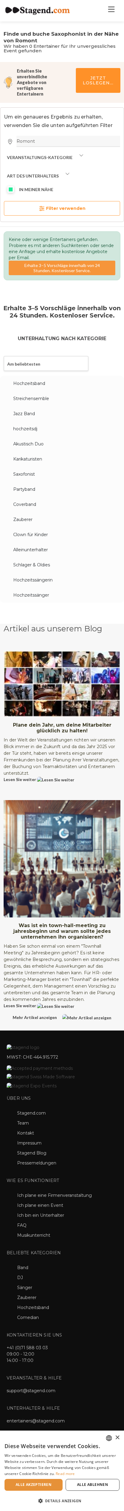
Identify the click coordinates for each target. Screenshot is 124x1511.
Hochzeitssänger (31, 595)
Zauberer (23, 519)
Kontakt (25, 1133)
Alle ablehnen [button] (92, 1484)
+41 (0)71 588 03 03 (27, 1347)
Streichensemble (31, 398)
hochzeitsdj (25, 428)
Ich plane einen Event (40, 1205)
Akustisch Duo (28, 444)
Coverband (24, 504)
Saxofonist (24, 474)
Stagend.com (31, 1113)
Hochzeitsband (29, 383)
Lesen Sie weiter (20, 779)
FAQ (21, 1225)
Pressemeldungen (36, 1163)
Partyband (24, 489)
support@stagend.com (31, 1390)
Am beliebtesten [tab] (23, 363)
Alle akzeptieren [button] (33, 1484)
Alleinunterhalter (30, 549)
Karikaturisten (27, 459)
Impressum (29, 1143)
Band (22, 1267)
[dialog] (62, 1471)
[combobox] (109, 1438)
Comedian (28, 1317)
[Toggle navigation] (111, 11)
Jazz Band (24, 413)
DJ (20, 1277)
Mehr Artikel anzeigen (35, 1017)
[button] (62, 1500)
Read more (65, 1473)
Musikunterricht (33, 1235)
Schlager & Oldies (31, 565)
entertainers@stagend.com (36, 1421)
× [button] (117, 1437)
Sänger (24, 1287)
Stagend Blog (31, 1153)
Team (23, 1123)
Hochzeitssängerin (33, 580)
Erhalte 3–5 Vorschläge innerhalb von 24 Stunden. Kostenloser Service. (62, 268)
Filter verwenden (65, 208)
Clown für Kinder (30, 534)
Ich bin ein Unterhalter (40, 1215)
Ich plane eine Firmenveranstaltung (54, 1195)
